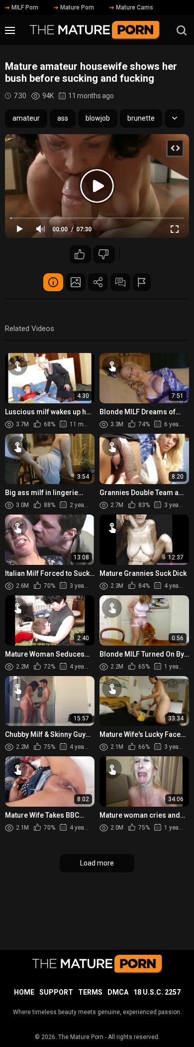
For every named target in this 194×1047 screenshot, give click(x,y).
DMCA (117, 992)
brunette (141, 118)
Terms (90, 992)
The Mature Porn (80, 1037)
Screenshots (76, 282)
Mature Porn (77, 7)
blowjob (98, 118)
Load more (97, 863)
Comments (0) (120, 282)
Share (98, 282)
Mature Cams (134, 7)
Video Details (53, 282)
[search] (181, 30)
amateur (26, 118)
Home (24, 992)
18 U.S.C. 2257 (157, 992)
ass (62, 118)
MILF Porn (24, 7)
